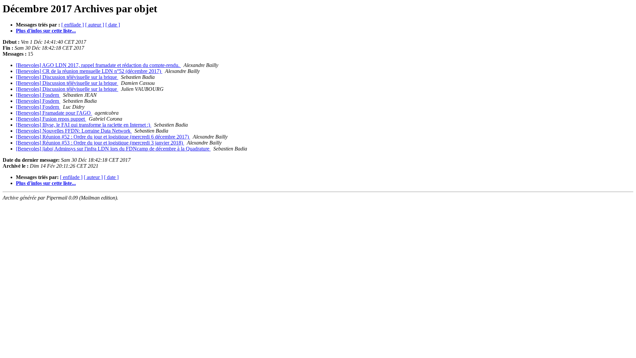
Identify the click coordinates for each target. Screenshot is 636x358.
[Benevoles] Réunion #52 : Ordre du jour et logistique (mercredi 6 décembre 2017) (103, 137)
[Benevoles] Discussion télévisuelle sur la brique (67, 77)
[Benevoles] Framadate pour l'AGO (54, 113)
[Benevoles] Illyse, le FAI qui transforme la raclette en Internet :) (83, 125)
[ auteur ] (94, 25)
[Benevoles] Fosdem (38, 95)
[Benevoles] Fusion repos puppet (51, 119)
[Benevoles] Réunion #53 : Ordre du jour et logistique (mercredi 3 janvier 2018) (100, 143)
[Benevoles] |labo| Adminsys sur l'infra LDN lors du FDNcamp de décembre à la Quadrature (113, 148)
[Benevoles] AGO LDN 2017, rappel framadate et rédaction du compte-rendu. (98, 65)
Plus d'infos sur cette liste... (46, 30)
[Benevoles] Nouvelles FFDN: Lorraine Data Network (74, 131)
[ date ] (112, 25)
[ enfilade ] (72, 25)
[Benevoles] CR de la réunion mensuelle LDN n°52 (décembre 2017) (89, 71)
